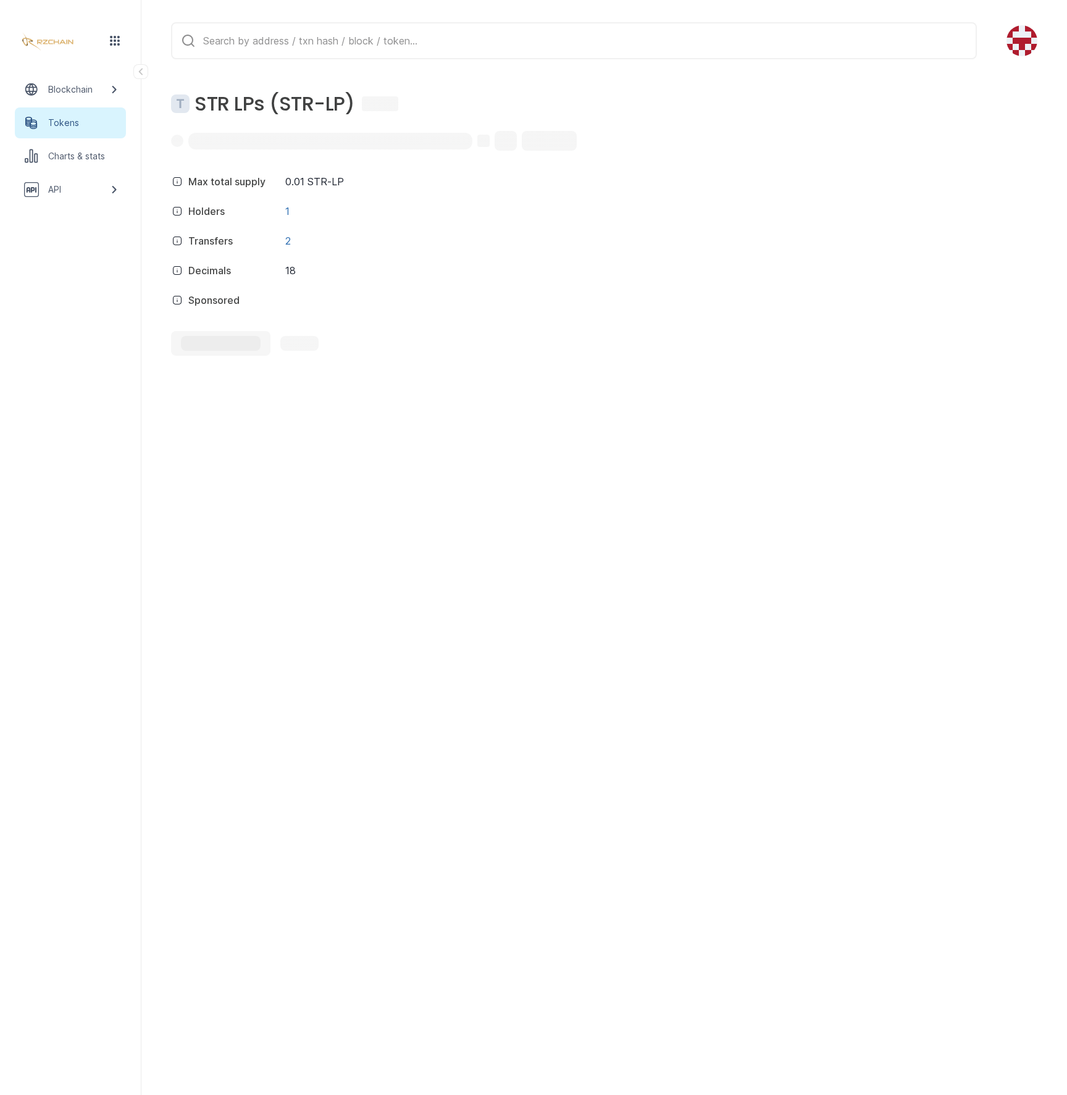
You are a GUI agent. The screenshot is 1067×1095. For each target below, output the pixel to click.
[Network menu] (115, 41)
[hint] (177, 181)
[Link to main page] (59, 42)
